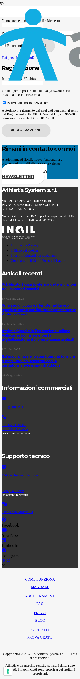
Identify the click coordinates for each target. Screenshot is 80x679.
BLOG (40, 620)
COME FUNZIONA (40, 579)
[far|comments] (40, 504)
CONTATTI (40, 630)
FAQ (40, 604)
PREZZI (40, 613)
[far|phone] (40, 417)
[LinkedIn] (4, 540)
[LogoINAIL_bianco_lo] (18, 238)
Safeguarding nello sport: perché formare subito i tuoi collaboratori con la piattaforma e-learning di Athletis (38, 360)
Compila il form (13, 491)
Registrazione (26, 130)
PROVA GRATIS (40, 637)
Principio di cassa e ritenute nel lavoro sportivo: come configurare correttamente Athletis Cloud (39, 309)
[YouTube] (4, 530)
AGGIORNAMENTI (40, 596)
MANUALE (40, 587)
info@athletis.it (12, 407)
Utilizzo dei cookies (24, 250)
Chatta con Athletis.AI (17, 512)
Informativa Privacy (24, 245)
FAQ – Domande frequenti (21, 475)
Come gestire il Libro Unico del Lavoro (38, 260)
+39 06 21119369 (14, 425)
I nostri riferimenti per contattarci (33, 255)
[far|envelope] (40, 398)
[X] (6, 560)
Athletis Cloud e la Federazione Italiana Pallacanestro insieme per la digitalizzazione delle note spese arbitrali (38, 335)
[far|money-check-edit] (40, 483)
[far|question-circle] (40, 467)
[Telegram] (4, 550)
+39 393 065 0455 (15, 429)
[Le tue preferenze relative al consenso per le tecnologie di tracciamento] (8, 671)
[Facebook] (4, 519)
